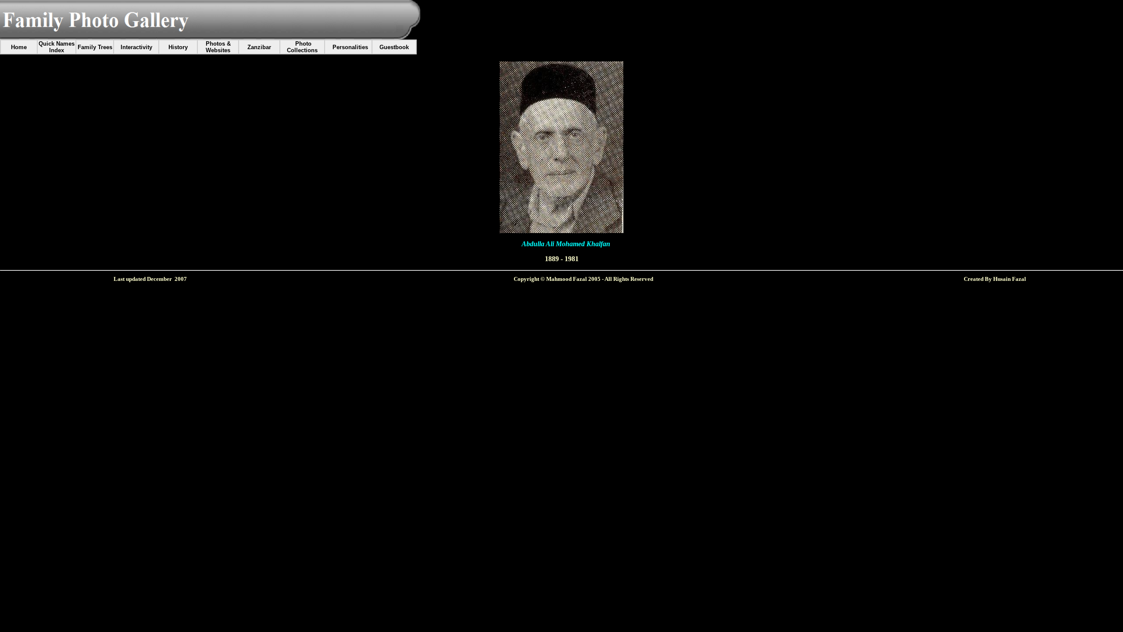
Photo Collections (302, 47)
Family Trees (95, 47)
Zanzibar (259, 47)
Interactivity (136, 47)
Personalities (350, 47)
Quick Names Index (57, 47)
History (178, 47)
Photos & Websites (218, 47)
